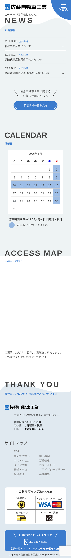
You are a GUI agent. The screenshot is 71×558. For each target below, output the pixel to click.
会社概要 (44, 474)
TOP (16, 451)
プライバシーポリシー (52, 469)
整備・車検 (20, 469)
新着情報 (44, 460)
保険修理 (19, 474)
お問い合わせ (47, 464)
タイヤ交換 (20, 464)
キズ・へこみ (22, 460)
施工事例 (44, 456)
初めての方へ (22, 456)
